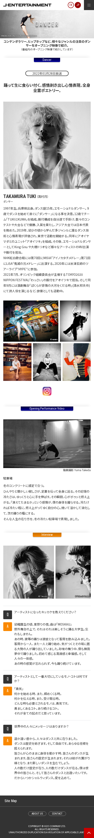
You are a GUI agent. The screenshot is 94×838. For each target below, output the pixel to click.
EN (71, 5)
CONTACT (57, 813)
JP (78, 5)
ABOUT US (37, 813)
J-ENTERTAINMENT (27, 5)
